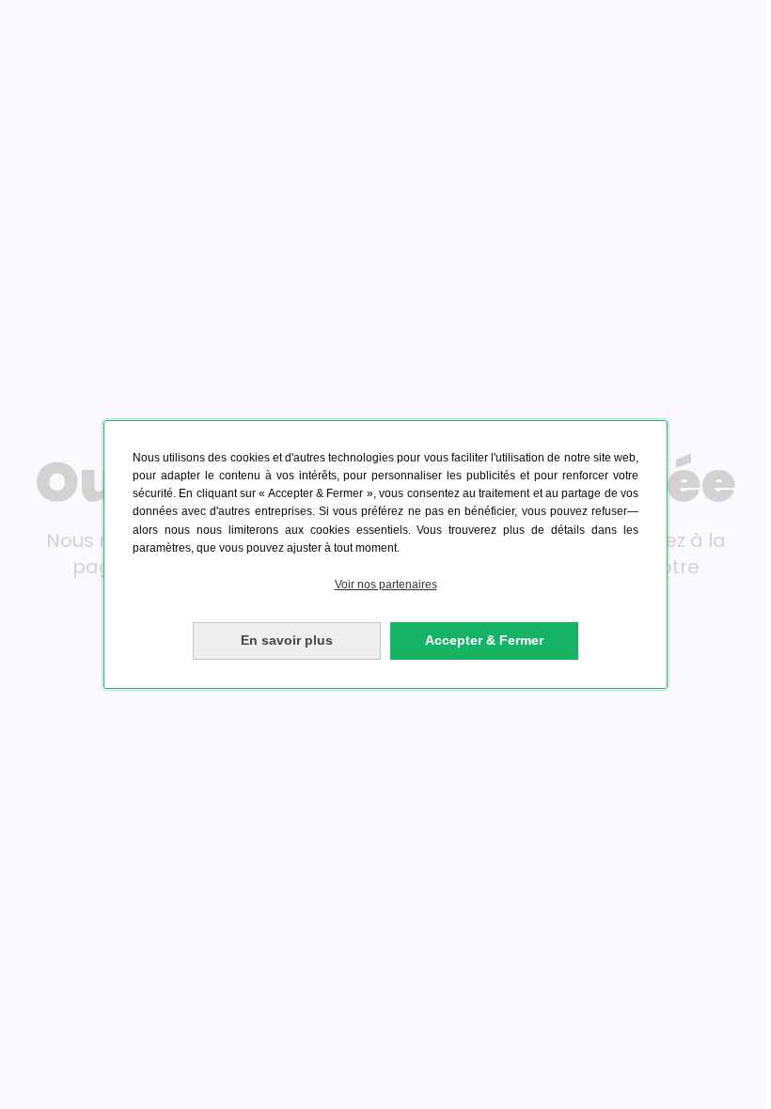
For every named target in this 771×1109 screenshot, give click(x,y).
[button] (385, 585)
